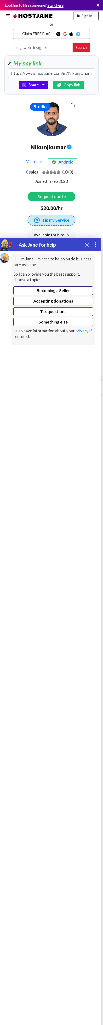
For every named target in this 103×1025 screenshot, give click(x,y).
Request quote (51, 196)
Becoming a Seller (53, 290)
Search (81, 47)
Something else (53, 321)
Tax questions (53, 311)
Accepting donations (53, 301)
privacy (82, 330)
